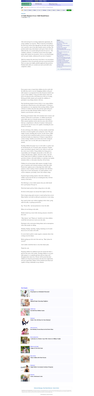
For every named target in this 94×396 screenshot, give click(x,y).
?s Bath (65, 48)
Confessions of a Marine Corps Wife (38, 338)
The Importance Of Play (61, 59)
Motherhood (32, 365)
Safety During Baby (60, 48)
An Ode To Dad (59, 46)
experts (50, 391)
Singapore (36, 0)
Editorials (23, 13)
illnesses (39, 391)
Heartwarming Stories (34, 337)
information (38, 390)
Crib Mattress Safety (60, 64)
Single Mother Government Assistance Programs (41, 367)
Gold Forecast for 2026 (40, 7)
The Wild (63, 60)
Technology (44, 10)
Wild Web (67, 60)
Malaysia (44, 0)
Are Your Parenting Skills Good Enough (63, 57)
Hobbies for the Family (34, 346)
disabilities (43, 391)
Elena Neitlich (24, 17)
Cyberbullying (59, 60)
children (33, 391)
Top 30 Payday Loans (32, 7)
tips (34, 390)
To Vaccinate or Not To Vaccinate (62, 61)
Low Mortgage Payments (49, 7)
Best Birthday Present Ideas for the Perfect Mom (41, 329)
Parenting (32, 290)
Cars (39, 10)
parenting (45, 390)
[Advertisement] (32, 29)
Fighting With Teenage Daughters (62, 54)
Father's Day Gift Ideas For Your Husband (40, 320)
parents (66, 391)
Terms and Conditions (50, 394)
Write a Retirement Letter (36, 376)
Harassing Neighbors (43, 301)
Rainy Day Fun (59, 43)
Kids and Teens (33, 355)
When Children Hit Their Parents (38, 357)
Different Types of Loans (53, 3)
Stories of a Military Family (54, 338)
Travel (25, 10)
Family (54, 10)
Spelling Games (59, 44)
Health (30, 10)
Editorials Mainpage (38, 388)
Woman (69, 10)
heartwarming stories (60, 391)
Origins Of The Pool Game (36, 348)
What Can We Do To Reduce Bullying (63, 45)
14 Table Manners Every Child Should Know (35, 16)
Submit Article (56, 388)
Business (58, 10)
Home (50, 10)
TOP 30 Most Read (38, 3)
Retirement (32, 374)
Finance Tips (26, 7)
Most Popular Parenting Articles (66, 69)
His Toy (58, 41)
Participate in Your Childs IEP (62, 47)
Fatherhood (32, 318)
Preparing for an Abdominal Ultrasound (39, 291)
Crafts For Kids (65, 43)
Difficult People (34, 301)
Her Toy (61, 41)
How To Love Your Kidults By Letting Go (64, 58)
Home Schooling (59, 55)
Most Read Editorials (47, 388)
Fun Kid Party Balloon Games (37, 310)
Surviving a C (59, 42)
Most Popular (24, 288)
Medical (34, 10)
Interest (64, 10)
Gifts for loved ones (33, 327)
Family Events (32, 308)
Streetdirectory (44, 394)
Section (63, 42)
